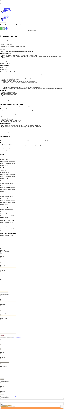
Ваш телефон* (3, 261)
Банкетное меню (7, 10)
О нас (3, 5)
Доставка (4, 11)
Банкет (3, 12)
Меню (3, 7)
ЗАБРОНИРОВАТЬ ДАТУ (32, 30)
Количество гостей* (4, 318)
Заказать (2, 406)
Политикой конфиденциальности (17, 293)
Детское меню (7, 9)
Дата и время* (3, 270)
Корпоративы (6, 16)
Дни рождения (7, 15)
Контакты (4, 19)
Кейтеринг (6, 17)
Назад (13, 406)
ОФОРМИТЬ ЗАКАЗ (9, 405)
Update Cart (2, 405)
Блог (3, 20)
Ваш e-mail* (2, 265)
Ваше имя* (2, 256)
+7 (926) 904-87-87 (3, 25)
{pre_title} (10, 406)
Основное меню (7, 8)
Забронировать (3, 22)
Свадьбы (6, 13)
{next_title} (6, 406)
